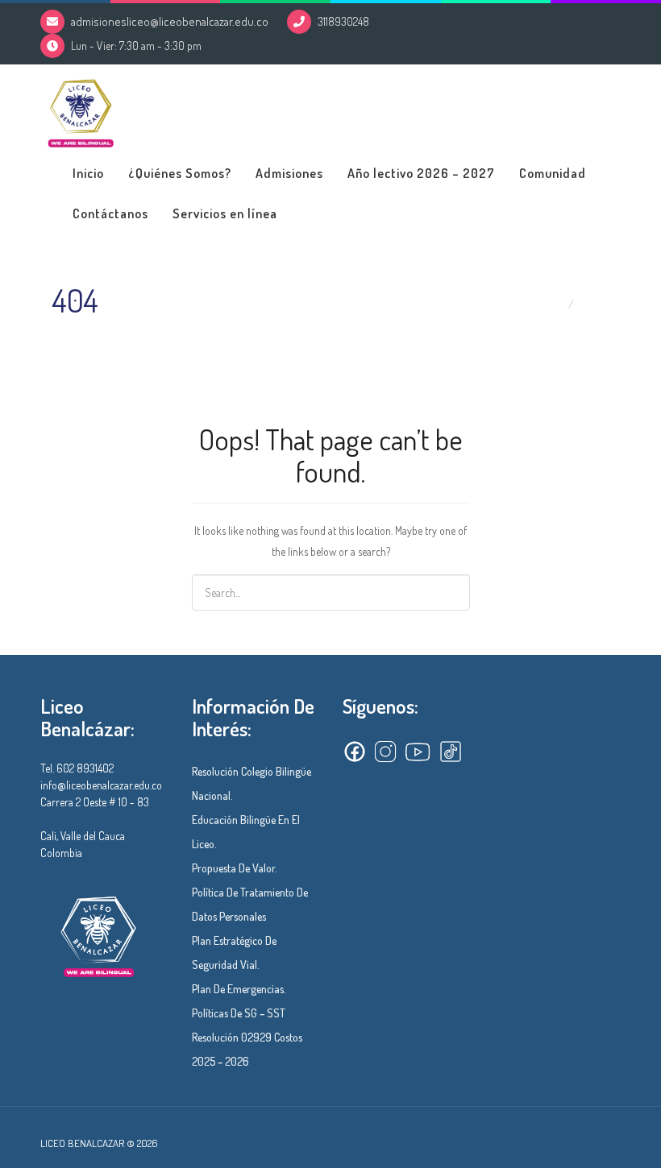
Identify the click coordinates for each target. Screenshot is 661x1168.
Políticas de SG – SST (238, 1013)
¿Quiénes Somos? (179, 173)
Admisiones (289, 173)
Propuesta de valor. (234, 868)
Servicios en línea (225, 213)
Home (549, 304)
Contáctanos (110, 213)
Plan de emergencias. (239, 989)
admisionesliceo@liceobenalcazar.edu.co (169, 21)
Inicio (88, 173)
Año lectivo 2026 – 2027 (421, 173)
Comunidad (552, 173)
